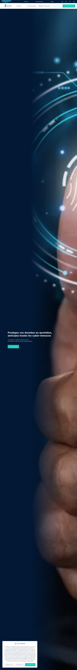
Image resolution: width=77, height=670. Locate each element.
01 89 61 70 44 (70, 6)
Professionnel (6, 1)
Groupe (26, 1)
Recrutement (39, 1)
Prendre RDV (56, 6)
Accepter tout (30, 664)
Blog (52, 1)
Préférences (19, 664)
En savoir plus (13, 346)
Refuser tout (9, 664)
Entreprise (5, 2)
